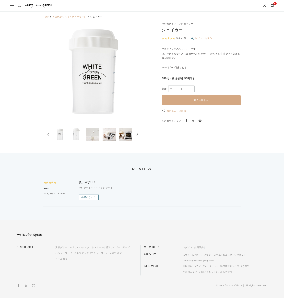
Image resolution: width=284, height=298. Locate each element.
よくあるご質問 (223, 272)
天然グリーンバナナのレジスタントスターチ (79, 247)
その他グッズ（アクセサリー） (69, 16)
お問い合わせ (206, 272)
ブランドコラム (212, 254)
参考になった (88, 197)
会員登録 (199, 247)
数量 (164, 88)
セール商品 (61, 259)
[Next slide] (137, 134)
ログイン (187, 247)
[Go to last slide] (48, 134)
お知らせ (227, 254)
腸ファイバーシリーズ (118, 247)
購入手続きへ (201, 100)
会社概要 (239, 254)
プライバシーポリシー (206, 266)
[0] (272, 6)
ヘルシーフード (63, 253)
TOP (45, 16)
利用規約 (187, 266)
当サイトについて (192, 254)
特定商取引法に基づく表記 (234, 266)
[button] (59, 134)
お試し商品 (116, 253)
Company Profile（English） (199, 260)
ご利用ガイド (190, 272)
